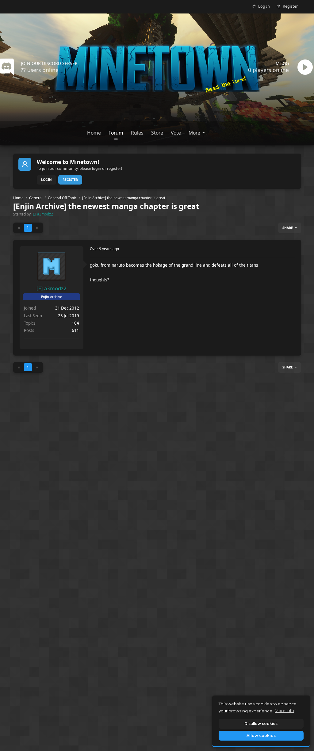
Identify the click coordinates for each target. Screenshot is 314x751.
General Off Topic (62, 198)
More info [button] (284, 710)
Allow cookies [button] (261, 735)
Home (18, 198)
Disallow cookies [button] (261, 723)
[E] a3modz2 (42, 214)
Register (70, 179)
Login (46, 179)
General (35, 198)
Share (287, 228)
